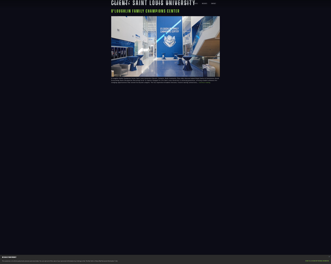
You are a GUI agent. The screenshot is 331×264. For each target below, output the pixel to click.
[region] (165, 259)
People (196, 3)
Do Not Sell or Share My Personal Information (317, 261)
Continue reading (204, 82)
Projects (187, 3)
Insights (204, 3)
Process (160, 3)
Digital (169, 3)
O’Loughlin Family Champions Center (145, 11)
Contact (213, 3)
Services (177, 3)
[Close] (329, 256)
